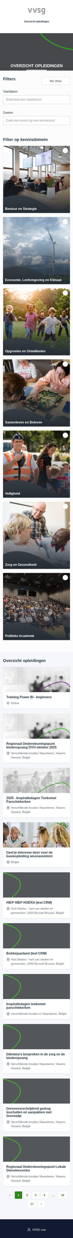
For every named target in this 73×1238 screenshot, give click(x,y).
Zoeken (8, 112)
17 (32, 1204)
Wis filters (56, 81)
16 (62, 1195)
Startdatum (10, 91)
